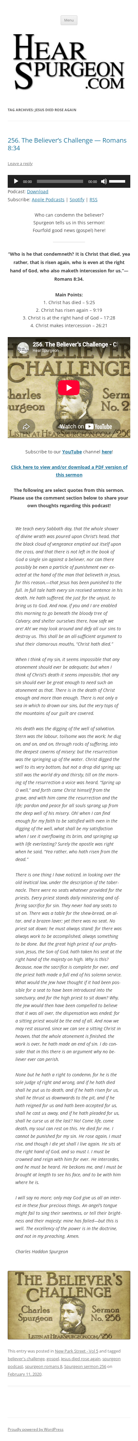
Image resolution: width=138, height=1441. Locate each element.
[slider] (118, 180)
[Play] (16, 181)
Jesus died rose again (80, 1359)
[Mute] (104, 181)
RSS (94, 199)
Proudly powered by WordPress (36, 1429)
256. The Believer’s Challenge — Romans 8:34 (67, 144)
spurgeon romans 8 (43, 1366)
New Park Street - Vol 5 (76, 1351)
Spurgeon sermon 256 (85, 1366)
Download (37, 191)
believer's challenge (26, 1359)
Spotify (77, 199)
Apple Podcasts (48, 199)
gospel (53, 1359)
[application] (69, 181)
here (107, 452)
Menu (69, 20)
